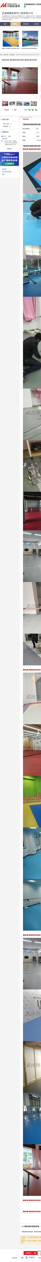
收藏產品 (6, 110)
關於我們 (14, 1258)
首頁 (1, 55)
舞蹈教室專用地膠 (27, 1232)
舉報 (15, 110)
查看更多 (9, 149)
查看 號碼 (4, 139)
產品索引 (4, 169)
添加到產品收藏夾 (7, 172)
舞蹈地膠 (12, 55)
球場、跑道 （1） (7, 124)
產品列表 (6, 55)
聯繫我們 (23, 1258)
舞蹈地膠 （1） (7, 126)
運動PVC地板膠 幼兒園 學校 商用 (10, 48)
